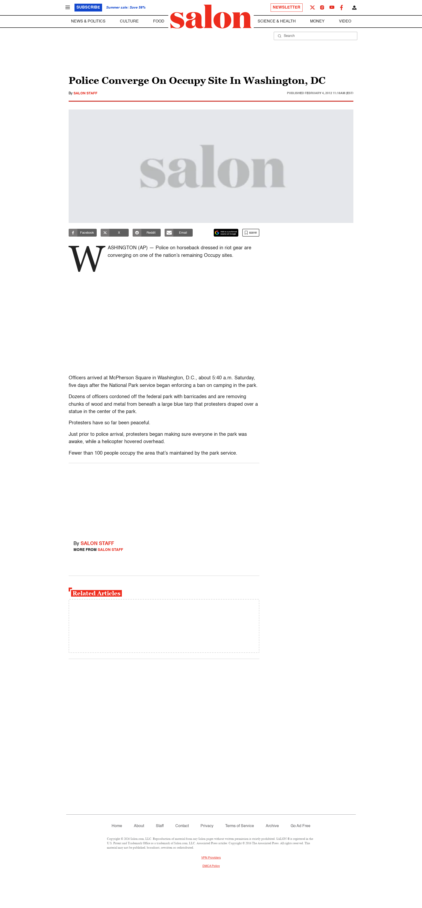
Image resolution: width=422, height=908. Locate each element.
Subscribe (88, 8)
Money (317, 21)
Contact (182, 826)
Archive (272, 826)
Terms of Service (239, 826)
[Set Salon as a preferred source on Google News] (226, 233)
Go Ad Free (300, 826)
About (139, 826)
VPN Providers (211, 857)
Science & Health (277, 21)
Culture (129, 21)
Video (345, 21)
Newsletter (286, 8)
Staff (160, 826)
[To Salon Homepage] (211, 17)
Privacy (206, 826)
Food (158, 21)
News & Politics (88, 21)
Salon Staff (85, 93)
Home (117, 826)
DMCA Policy (211, 866)
